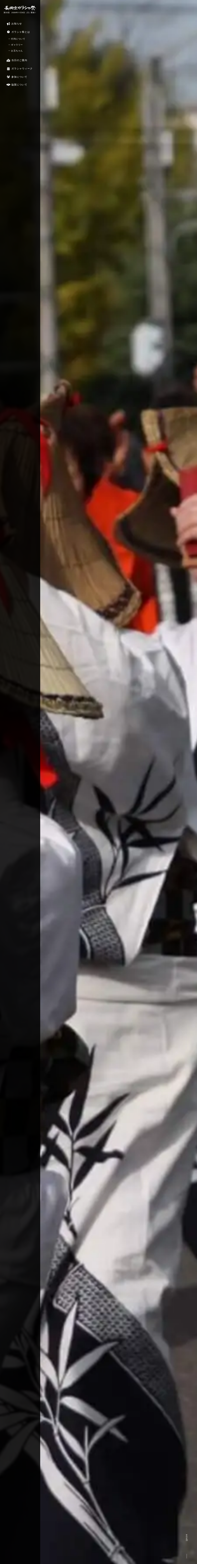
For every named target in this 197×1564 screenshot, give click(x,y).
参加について (19, 76)
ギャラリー (17, 44)
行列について (18, 38)
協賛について (19, 84)
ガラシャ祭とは (20, 31)
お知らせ (16, 23)
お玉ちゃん (17, 50)
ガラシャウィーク (22, 68)
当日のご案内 (19, 60)
